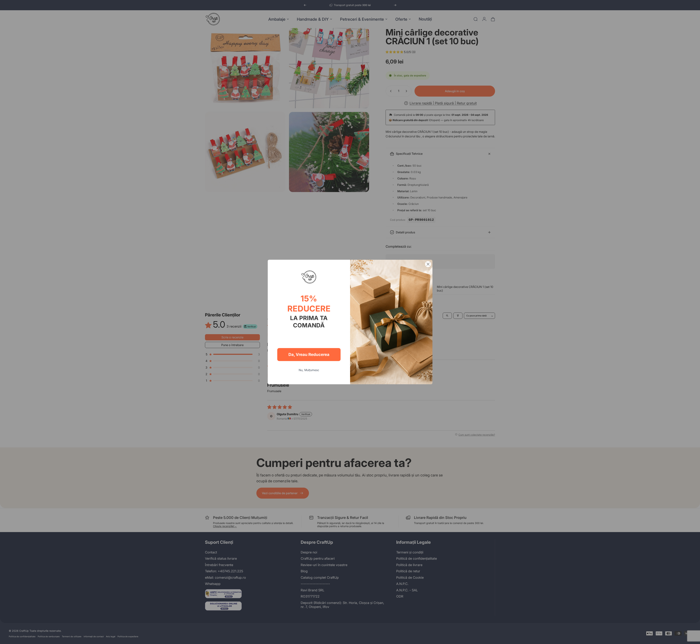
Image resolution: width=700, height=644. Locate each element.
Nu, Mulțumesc (309, 370)
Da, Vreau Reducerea (308, 354)
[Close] (428, 264)
